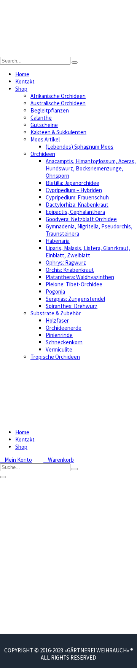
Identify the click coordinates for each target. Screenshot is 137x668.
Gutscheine (44, 124)
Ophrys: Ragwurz (66, 262)
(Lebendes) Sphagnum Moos (79, 146)
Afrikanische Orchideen (58, 96)
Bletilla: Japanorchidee (72, 182)
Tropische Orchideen (55, 356)
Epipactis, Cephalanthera (75, 211)
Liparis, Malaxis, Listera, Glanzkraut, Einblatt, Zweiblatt (88, 251)
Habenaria (58, 240)
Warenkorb (58, 459)
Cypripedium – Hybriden (74, 190)
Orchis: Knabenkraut (70, 269)
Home (22, 74)
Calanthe (41, 117)
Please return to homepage (16, 626)
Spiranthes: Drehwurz (71, 306)
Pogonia (55, 291)
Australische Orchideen (58, 103)
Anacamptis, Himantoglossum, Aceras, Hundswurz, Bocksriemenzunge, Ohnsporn (91, 168)
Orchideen (42, 153)
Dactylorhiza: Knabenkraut (77, 204)
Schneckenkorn (64, 342)
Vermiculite (59, 349)
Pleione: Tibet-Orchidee (74, 284)
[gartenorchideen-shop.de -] (68, 53)
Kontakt (25, 81)
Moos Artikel (45, 139)
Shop (21, 88)
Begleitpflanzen (49, 110)
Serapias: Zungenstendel (75, 298)
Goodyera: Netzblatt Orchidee (81, 219)
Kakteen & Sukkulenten (58, 132)
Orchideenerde (63, 327)
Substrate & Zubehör (55, 313)
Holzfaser (57, 320)
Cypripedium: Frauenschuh (77, 197)
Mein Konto (16, 459)
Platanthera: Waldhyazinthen (80, 277)
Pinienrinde (59, 335)
